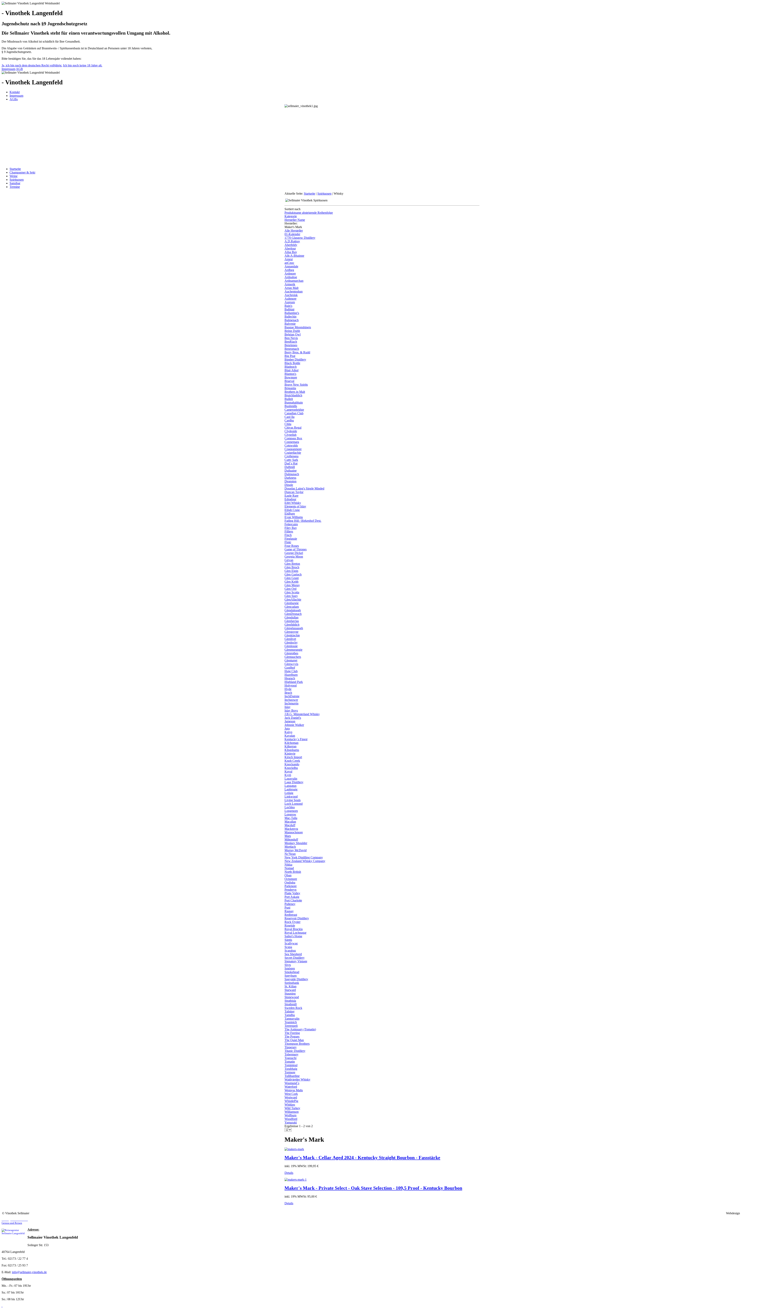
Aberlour (290, 248)
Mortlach (290, 846)
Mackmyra (291, 828)
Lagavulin (291, 778)
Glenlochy (291, 642)
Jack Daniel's (293, 717)
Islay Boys (291, 710)
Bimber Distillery (295, 359)
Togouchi (290, 1058)
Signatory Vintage (296, 961)
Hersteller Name (295, 219)
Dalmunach (292, 474)
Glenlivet (290, 639)
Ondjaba (290, 882)
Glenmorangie (293, 649)
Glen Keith (291, 581)
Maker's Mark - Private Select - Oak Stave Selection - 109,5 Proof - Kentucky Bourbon (373, 1188)
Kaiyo (288, 732)
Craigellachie (293, 452)
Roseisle (290, 925)
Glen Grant (292, 578)
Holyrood (291, 685)
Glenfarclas (292, 621)
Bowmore (291, 377)
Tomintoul (291, 1065)
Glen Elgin (291, 571)
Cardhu (289, 420)
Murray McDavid (296, 850)
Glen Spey (291, 596)
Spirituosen (17, 179)
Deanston (290, 481)
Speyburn (291, 975)
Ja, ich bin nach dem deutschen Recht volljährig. (32, 65)
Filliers (289, 531)
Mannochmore (294, 832)
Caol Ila (289, 416)
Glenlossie (291, 646)
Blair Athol (291, 370)
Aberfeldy (291, 245)
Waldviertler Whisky (297, 1079)
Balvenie (290, 323)
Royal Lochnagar (295, 932)
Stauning (290, 993)
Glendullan (291, 617)
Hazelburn (291, 674)
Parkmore (291, 886)
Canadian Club (294, 413)
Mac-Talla (291, 818)
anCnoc (289, 262)
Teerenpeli (291, 1025)
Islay (287, 707)
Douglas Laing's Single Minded (304, 488)
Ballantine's (292, 313)
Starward (290, 990)
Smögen (290, 968)
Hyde (288, 689)
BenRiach (291, 341)
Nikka (288, 864)
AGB (19, 69)
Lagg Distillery (294, 782)
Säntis (288, 939)
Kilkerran (290, 746)
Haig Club (291, 671)
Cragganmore (293, 449)
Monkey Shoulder (296, 843)
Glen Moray (292, 585)
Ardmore (290, 273)
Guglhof (290, 667)
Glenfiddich (292, 624)
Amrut (289, 259)
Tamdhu (290, 1015)
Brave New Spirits (296, 384)
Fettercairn (291, 524)
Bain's (288, 305)
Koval (288, 771)
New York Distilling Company (304, 857)
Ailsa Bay (291, 252)
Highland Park (294, 682)
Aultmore (290, 298)
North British (293, 871)
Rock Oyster (292, 922)
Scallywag (291, 943)
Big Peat (290, 356)
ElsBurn (290, 513)
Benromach (292, 348)
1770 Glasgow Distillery (300, 237)
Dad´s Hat (291, 463)
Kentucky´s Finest (296, 739)
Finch (288, 535)
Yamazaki (291, 1122)
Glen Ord (290, 588)
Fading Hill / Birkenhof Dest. (303, 520)
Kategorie (291, 216)
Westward (291, 1097)
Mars (288, 836)
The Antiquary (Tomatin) (300, 1029)
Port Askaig (292, 896)
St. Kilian (290, 986)
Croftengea (291, 456)
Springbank (292, 982)
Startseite (15, 169)
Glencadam (292, 606)
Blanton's (290, 374)
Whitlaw (290, 1104)
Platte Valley (292, 893)
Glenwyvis (291, 664)
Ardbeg (289, 270)
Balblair (289, 309)
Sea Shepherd (293, 954)
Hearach (290, 678)
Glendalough (293, 610)
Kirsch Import (293, 757)
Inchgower (291, 699)
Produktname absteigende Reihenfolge (309, 212)
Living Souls (293, 800)
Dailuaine (291, 470)
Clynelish (290, 434)
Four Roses (292, 545)
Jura (287, 728)
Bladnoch (291, 366)
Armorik (290, 284)
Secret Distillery (295, 957)
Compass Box (293, 438)
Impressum (8, 69)
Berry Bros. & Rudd (297, 352)
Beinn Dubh (292, 331)
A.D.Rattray (292, 241)
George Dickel (294, 553)
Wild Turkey (292, 1108)
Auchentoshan (294, 291)
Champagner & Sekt (22, 172)
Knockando (292, 764)
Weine (14, 176)
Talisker (289, 1011)
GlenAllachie (293, 599)
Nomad (289, 868)
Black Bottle (292, 363)
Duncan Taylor (294, 492)
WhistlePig (291, 1101)
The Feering (292, 1033)
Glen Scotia (292, 592)
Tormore (290, 1072)
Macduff (290, 825)
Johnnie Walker (294, 725)
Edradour (290, 499)
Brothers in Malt (295, 391)
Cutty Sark (291, 459)
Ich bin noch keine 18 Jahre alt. (82, 65)
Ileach (288, 692)
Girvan (289, 560)
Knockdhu (291, 768)
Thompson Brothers (297, 1043)
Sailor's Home (293, 936)
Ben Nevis (291, 338)
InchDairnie (292, 696)
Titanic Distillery (295, 1051)
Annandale (291, 266)
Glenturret (291, 660)
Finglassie (291, 538)
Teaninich (291, 1022)
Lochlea (290, 807)
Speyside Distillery (296, 979)
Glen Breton (292, 563)
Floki (288, 542)
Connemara (292, 442)
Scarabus (290, 950)
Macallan (290, 821)
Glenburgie (292, 603)
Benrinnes (291, 345)
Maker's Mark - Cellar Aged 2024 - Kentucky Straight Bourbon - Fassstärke (362, 1157)
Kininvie (290, 753)
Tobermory (291, 1054)
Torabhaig (291, 1068)
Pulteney (290, 904)
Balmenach (292, 320)
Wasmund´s (292, 1083)
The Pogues (292, 1036)
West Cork (291, 1093)
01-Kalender (292, 234)
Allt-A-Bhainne (294, 255)
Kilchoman (291, 742)
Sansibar (15, 183)
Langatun (290, 785)
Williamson (292, 1111)
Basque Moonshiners (298, 327)
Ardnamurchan (294, 280)
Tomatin (290, 1061)
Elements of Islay (295, 506)
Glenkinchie (292, 635)
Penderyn (290, 889)
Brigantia (290, 388)
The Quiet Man (294, 1040)
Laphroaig (291, 789)
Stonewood (292, 997)
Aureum (290, 302)
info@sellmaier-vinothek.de (29, 1272)
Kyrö (288, 775)
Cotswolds (291, 445)
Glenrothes (291, 653)
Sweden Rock (293, 1008)
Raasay (289, 911)
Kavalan (290, 735)
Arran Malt (291, 288)
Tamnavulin (292, 1018)
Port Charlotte (293, 900)
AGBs (14, 99)
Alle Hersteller (294, 230)
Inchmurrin (291, 703)
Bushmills (291, 406)
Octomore (291, 879)
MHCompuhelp (751, 1213)
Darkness (290, 477)
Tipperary (291, 1047)
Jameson (290, 721)
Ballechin (290, 316)
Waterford (291, 1086)
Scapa (288, 947)
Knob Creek (292, 760)
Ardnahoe (291, 277)
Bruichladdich (293, 395)
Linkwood (291, 796)
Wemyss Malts (294, 1090)
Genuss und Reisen (15, 1221)
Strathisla (290, 1000)
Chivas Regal (293, 427)
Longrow (290, 814)
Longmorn (291, 811)
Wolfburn (290, 1115)
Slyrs (288, 965)
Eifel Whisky (293, 502)
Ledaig (289, 793)
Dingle (289, 485)
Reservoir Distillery (297, 918)
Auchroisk (291, 295)
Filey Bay (291, 528)
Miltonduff (291, 839)
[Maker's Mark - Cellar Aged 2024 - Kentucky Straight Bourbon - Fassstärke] (294, 1149)
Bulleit (289, 399)
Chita (288, 424)
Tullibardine (292, 1076)
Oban (288, 875)
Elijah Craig (292, 510)
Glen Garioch (293, 574)
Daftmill (290, 467)
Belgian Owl (293, 334)
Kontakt (15, 92)
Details (289, 1172)
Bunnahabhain (294, 402)
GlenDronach (293, 614)
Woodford (291, 1119)
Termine (15, 186)
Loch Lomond (294, 803)
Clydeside (291, 431)
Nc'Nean (290, 853)
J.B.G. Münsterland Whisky (302, 714)
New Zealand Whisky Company (305, 861)
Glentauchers (293, 656)
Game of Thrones (296, 549)
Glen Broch (292, 567)
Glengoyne (291, 631)
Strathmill (291, 1004)
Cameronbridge (294, 409)
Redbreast (291, 914)
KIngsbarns (292, 750)
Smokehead (292, 972)
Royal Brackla (294, 929)
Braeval (289, 381)
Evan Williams (294, 517)
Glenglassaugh (294, 628)
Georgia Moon (294, 556)
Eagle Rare (291, 495)
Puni (287, 907)
